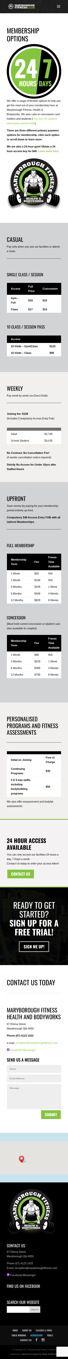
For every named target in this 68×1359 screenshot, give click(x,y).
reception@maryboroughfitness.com (36, 1043)
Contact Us (26, 1340)
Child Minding (19, 1335)
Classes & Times (44, 1330)
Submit (51, 1114)
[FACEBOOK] (36, 1340)
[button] (22, 1159)
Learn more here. (48, 151)
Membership (36, 1335)
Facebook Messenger (23, 1050)
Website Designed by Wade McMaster (39, 1354)
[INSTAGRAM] (43, 1340)
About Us (27, 1330)
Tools (50, 1335)
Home (15, 1330)
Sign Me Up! (34, 946)
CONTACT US (20, 874)
